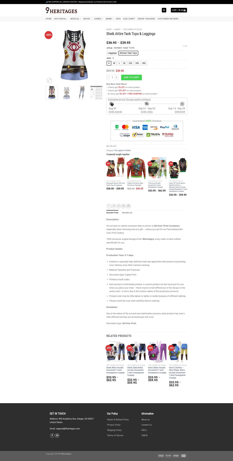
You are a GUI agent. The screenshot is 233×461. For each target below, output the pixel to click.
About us (145, 419)
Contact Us (146, 425)
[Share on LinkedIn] (128, 206)
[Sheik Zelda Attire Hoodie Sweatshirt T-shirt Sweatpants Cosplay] (136, 352)
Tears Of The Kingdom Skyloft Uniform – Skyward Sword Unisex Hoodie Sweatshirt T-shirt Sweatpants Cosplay (178, 187)
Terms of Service (115, 435)
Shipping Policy (114, 430)
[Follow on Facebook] (52, 435)
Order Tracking (146, 19)
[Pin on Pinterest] (123, 206)
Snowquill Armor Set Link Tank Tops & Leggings (115, 184)
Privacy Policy (114, 425)
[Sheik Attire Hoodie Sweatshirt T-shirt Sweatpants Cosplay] (115, 352)
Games (97, 19)
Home (49, 19)
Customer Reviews (168, 19)
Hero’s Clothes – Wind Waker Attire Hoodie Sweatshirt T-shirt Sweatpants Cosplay (177, 373)
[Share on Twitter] (114, 206)
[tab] (112, 213)
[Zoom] (49, 80)
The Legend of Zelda (132, 29)
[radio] (112, 53)
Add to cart (131, 77)
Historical (60, 19)
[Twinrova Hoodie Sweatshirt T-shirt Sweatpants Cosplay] (157, 168)
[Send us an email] (57, 435)
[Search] (164, 10)
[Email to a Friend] (118, 206)
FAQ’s (144, 430)
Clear (185, 46)
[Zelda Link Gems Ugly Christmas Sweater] (136, 168)
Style (109, 48)
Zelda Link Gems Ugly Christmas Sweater (135, 184)
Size (109, 58)
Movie (86, 19)
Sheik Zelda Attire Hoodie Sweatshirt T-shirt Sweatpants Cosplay (135, 372)
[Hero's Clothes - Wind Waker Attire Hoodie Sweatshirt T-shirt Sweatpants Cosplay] (178, 352)
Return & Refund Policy (118, 419)
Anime (109, 19)
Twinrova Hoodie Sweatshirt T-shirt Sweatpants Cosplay (155, 185)
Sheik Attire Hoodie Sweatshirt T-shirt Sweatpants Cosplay (115, 370)
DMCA (144, 435)
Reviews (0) (127, 213)
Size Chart (129, 19)
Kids (118, 19)
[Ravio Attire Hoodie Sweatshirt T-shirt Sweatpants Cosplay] (157, 352)
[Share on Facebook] (109, 206)
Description (112, 213)
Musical (74, 19)
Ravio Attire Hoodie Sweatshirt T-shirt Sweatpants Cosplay (157, 370)
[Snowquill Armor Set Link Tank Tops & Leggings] (115, 168)
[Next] (97, 55)
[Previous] (50, 55)
